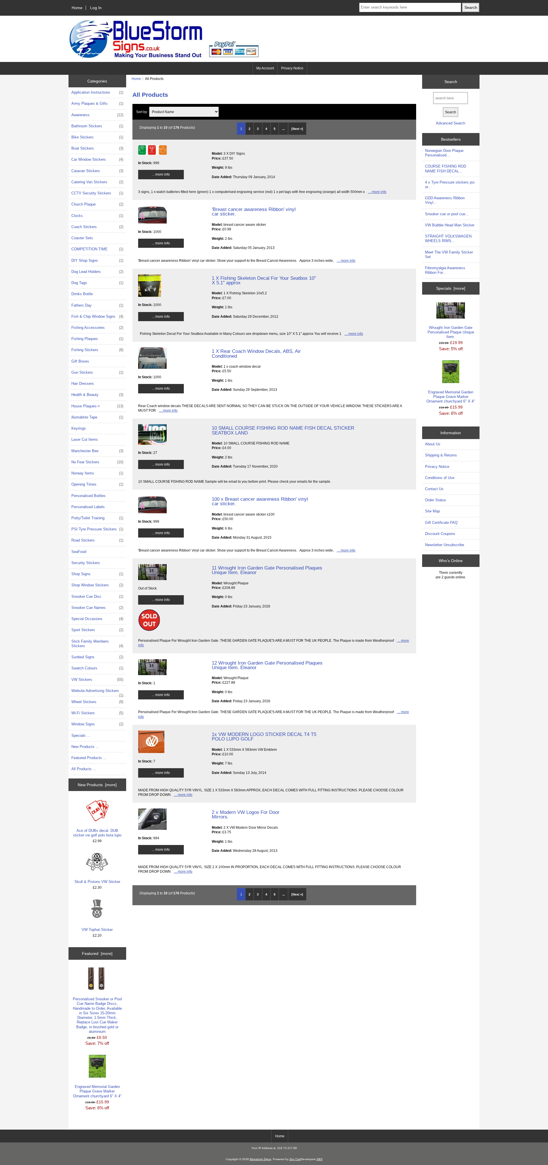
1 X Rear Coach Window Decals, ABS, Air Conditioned (256, 353)
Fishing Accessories (97, 327)
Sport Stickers (97, 630)
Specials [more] (450, 288)
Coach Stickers (97, 227)
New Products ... (85, 747)
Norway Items (97, 473)
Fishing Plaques (97, 339)
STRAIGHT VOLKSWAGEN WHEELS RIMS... (448, 238)
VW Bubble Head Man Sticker (449, 225)
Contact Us (434, 489)
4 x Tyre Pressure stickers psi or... (450, 184)
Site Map (432, 511)
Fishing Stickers (97, 350)
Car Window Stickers (97, 159)
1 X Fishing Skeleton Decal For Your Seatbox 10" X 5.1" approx (264, 280)
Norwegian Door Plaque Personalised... (444, 152)
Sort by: (142, 112)
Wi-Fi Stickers (97, 713)
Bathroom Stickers (97, 126)
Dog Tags (97, 283)
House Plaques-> (97, 406)
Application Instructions (97, 92)
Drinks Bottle (82, 294)
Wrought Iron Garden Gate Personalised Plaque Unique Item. (451, 332)
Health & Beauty (97, 395)
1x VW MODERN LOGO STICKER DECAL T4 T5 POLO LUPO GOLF (264, 736)
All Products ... (83, 769)
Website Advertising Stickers (97, 692)
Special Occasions (97, 619)
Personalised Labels (88, 507)
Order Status (435, 500)
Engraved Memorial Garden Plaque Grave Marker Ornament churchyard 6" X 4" (97, 1091)
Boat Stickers (97, 148)
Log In (96, 7)
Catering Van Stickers (97, 182)
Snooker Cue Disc (97, 596)
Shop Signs (97, 574)
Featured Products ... (88, 758)
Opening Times (97, 484)
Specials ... (80, 735)
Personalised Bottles (88, 496)
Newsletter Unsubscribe (444, 545)
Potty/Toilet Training (97, 518)
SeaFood (78, 552)
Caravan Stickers (97, 171)
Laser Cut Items (84, 439)
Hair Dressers (82, 383)
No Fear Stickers (97, 462)
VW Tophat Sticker (97, 929)
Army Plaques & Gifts (97, 103)
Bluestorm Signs (260, 1159)
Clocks (97, 216)
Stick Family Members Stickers (97, 643)
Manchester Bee (97, 451)
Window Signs (97, 724)
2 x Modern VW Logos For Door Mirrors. (245, 814)
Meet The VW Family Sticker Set (449, 254)
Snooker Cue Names (97, 607)
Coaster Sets (82, 238)
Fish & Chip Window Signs (97, 316)
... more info (161, 174)
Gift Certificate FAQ (441, 522)
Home (77, 7)
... (283, 128)
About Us (432, 444)
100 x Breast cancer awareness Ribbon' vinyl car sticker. (260, 501)
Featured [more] (97, 953)
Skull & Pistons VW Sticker (97, 882)
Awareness (97, 115)
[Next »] (297, 128)
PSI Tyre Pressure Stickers (97, 529)
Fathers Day (97, 305)
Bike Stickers (97, 137)
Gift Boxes (80, 361)
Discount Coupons (440, 534)
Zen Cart (295, 1159)
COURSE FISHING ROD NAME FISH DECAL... (445, 168)
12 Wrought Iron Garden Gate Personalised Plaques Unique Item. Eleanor (267, 665)
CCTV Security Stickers (97, 193)
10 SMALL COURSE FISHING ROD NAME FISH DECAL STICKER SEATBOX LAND (283, 430)
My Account (265, 68)
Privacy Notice (292, 68)
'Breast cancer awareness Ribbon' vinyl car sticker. (254, 211)
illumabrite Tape (97, 417)
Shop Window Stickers (97, 585)
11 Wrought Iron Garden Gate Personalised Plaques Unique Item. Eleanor (267, 570)
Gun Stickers (97, 372)
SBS (320, 1159)
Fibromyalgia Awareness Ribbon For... (445, 270)
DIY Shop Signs (97, 260)
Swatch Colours (97, 668)
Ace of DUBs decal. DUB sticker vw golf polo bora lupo (97, 832)
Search (450, 81)
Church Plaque (97, 204)
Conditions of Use (439, 478)
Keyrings (78, 428)
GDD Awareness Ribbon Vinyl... (445, 200)
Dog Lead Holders (97, 271)
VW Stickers (97, 679)
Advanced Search (450, 123)
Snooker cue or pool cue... (447, 214)
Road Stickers (97, 540)
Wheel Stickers (97, 702)
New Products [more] (97, 784)
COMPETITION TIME (97, 249)
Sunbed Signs (97, 657)
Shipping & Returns (441, 455)
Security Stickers (85, 563)
